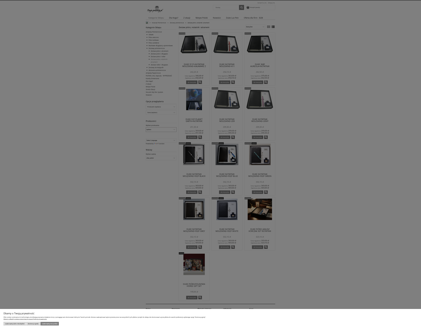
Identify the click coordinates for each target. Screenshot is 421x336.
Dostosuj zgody (33, 324)
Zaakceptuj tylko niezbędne (14, 324)
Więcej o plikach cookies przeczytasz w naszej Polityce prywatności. (25, 319)
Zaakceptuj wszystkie (49, 324)
